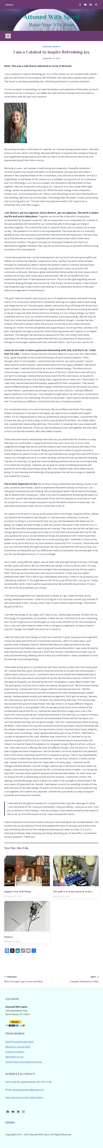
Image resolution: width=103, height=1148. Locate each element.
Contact (9, 4)
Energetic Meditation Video (84, 979)
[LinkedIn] (90, 4)
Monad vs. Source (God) (17, 1046)
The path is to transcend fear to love (73, 891)
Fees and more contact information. (24, 1097)
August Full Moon (14, 1051)
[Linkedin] (18, 1112)
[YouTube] (85, 4)
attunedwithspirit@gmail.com (28, 1089)
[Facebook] (80, 4)
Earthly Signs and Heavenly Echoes (23, 1061)
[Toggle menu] (8, 36)
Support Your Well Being (17, 891)
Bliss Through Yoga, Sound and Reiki (23, 979)
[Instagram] (96, 4)
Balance (8, 937)
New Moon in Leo (14, 1056)
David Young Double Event (19, 1041)
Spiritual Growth (51, 47)
